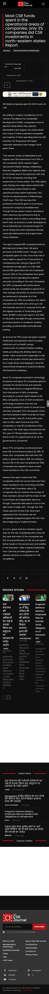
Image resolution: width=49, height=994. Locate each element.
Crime (6, 649)
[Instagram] (29, 970)
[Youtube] (5, 979)
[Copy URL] (20, 578)
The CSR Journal (17, 66)
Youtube (12, 979)
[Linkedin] (5, 975)
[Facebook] (7, 578)
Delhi (38, 642)
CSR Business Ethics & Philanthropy (26, 51)
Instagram (36, 970)
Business (7, 51)
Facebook (12, 970)
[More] (7, 85)
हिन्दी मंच (8, 836)
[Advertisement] (24, 738)
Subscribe (39, 927)
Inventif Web (27, 990)
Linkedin (11, 975)
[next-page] (8, 697)
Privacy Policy (30, 932)
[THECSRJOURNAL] (25, 3)
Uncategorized (25, 638)
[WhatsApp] (26, 578)
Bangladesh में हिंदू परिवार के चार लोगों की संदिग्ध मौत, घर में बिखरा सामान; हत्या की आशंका (24, 799)
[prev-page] (4, 697)
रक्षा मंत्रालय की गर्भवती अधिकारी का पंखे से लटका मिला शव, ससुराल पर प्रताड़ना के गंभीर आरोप (8, 625)
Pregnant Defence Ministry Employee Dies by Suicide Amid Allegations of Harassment (40, 621)
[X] (14, 578)
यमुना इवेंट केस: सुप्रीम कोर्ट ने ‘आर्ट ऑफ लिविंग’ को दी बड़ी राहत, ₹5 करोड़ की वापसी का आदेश (24, 829)
